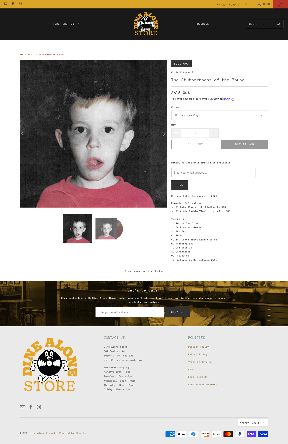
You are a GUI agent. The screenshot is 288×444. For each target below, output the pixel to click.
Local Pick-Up (197, 376)
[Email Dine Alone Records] (5, 4)
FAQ (190, 369)
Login (266, 4)
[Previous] (22, 134)
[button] (71, 24)
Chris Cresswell (182, 72)
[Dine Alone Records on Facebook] (12, 4)
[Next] (164, 134)
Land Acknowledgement (203, 384)
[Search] (278, 24)
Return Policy (197, 354)
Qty (173, 124)
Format (175, 107)
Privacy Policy (198, 346)
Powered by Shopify (72, 433)
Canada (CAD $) (230, 4)
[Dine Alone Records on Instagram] (20, 4)
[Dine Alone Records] (146, 24)
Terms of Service (200, 361)
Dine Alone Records (43, 433)
